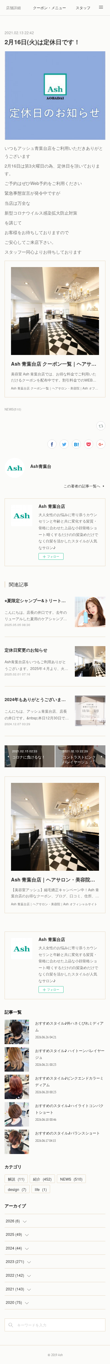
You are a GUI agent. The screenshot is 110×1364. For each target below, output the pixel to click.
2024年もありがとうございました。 (39, 699)
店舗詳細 (13, 7)
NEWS (71, 1178)
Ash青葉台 (40, 466)
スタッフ (83, 7)
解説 (16, 1178)
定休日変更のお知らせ (26, 650)
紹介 (42, 1178)
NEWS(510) (13, 409)
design (17, 1189)
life (41, 1189)
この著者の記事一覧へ (82, 485)
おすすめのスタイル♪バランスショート (67, 1132)
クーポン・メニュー (49, 7)
